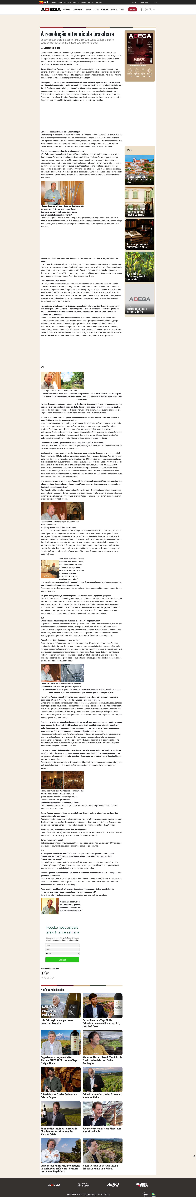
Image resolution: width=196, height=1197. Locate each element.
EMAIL (155, 2)
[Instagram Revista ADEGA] (146, 9)
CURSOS (83, 2)
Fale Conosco (92, 1194)
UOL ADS (99, 2)
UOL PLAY (91, 2)
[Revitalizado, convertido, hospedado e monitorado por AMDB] (154, 1194)
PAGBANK (75, 2)
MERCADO (104, 9)
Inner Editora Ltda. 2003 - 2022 (77, 1194)
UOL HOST (67, 2)
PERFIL (88, 9)
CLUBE (122, 9)
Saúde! (62, 959)
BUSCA (134, 2)
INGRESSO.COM (57, 2)
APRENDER (66, 9)
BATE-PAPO (144, 2)
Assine (132, 9)
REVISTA (114, 9)
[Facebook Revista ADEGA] (142, 9)
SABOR (96, 9)
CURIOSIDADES (78, 9)
